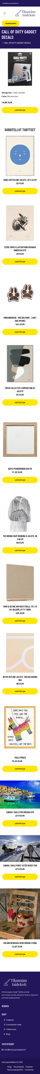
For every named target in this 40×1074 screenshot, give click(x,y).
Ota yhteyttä (18, 1067)
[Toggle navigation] (5, 13)
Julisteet (21, 92)
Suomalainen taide (13, 1024)
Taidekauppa (10, 23)
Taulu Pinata (20, 757)
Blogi (8, 1034)
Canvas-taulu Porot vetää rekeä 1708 (20, 865)
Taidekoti (10, 1020)
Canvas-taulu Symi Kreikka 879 (20, 812)
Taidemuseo (11, 1029)
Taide (14, 92)
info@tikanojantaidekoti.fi (11, 3)
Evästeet (29, 1067)
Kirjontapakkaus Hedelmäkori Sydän (20, 943)
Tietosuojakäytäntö (15, 1069)
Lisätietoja (20, 110)
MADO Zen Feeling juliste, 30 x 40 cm (20, 179)
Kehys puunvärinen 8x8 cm (20, 468)
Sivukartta (29, 1069)
